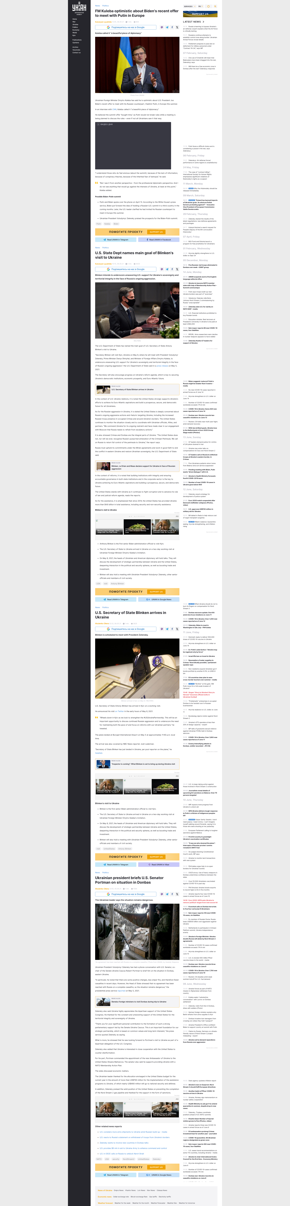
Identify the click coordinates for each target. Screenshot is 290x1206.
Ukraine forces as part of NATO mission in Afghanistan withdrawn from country (197, 991)
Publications (77, 40)
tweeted (98, 753)
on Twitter (119, 711)
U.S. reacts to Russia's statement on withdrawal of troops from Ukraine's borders (134, 1137)
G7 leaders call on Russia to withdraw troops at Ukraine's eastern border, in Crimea (200, 457)
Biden (116, 224)
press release (162, 366)
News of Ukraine (105, 1190)
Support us (200, 14)
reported (121, 991)
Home (74, 19)
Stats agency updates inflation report (202, 1081)
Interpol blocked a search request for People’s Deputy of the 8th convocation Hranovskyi (199, 229)
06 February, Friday (193, 155)
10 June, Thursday (193, 800)
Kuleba (107, 224)
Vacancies (76, 50)
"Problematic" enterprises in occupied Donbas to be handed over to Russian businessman (199, 703)
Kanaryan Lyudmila (103, 22)
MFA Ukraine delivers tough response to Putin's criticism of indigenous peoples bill (200, 813)
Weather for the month (140, 1203)
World (74, 33)
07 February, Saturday (195, 53)
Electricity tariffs (165, 1197)
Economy (75, 30)
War (73, 22)
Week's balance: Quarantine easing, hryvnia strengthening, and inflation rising (199, 524)
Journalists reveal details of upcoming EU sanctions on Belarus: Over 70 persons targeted (200, 793)
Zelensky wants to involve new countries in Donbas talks (124, 1143)
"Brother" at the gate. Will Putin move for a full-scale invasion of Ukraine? (198, 686)
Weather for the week (122, 1203)
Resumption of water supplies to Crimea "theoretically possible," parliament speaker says (199, 662)
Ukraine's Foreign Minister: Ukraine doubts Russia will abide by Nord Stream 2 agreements (199, 939)
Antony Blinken (117, 583)
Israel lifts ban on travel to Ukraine (201, 656)
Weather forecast (105, 1203)
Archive (75, 47)
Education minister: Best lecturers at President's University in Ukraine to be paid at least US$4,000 (200, 321)
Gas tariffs (153, 1197)
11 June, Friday (191, 632)
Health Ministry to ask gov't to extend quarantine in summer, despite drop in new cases (200, 1106)
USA (98, 583)
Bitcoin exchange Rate (139, 1197)
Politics (75, 27)
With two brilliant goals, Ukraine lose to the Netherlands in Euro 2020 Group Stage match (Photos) (200, 430)
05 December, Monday (195, 260)
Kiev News (151, 1190)
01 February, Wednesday (196, 248)
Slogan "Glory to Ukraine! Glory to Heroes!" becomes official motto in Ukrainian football (199, 694)
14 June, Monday (192, 272)
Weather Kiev (172, 1203)
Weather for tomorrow (187, 1203)
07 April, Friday (191, 236)
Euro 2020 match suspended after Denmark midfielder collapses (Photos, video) (199, 502)
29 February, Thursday (195, 214)
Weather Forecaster (158, 1203)
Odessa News (162, 1190)
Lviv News (141, 1190)
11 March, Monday (193, 183)
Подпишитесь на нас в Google (128, 27)
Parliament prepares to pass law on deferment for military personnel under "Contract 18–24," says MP (199, 46)
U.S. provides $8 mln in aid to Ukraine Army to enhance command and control (133, 1148)
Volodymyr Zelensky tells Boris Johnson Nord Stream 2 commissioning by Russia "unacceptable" (198, 300)
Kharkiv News (130, 1190)
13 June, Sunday (192, 437)
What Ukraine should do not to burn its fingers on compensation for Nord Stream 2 (200, 606)
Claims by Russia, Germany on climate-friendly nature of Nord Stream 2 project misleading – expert (200, 1033)
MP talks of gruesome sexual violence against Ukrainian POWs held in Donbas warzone (199, 731)
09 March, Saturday (194, 195)
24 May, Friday (191, 167)
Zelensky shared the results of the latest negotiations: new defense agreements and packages (199, 221)
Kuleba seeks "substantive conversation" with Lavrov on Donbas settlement (197, 999)
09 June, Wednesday (194, 984)
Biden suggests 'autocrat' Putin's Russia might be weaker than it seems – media (198, 383)
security (115, 1159)
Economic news (105, 1197)
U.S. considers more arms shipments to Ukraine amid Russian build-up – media (133, 1132)
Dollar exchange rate (121, 1197)
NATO (99, 1159)
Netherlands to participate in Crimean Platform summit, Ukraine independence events (199, 930)
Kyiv (74, 35)
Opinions (75, 43)
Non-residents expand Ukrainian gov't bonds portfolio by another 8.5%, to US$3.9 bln (200, 671)
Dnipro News (118, 1190)
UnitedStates (109, 849)
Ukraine (75, 24)
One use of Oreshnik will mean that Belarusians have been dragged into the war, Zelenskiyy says (199, 60)
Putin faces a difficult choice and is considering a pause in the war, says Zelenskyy (198, 148)
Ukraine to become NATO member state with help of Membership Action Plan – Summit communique (200, 285)
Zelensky (156, 1159)
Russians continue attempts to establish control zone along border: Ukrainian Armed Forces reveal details (200, 37)
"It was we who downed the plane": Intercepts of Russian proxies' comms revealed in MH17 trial (199, 845)
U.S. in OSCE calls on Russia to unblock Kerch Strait (122, 1154)
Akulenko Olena (102, 623)
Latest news (192, 21)
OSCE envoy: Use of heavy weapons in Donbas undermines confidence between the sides (200, 875)
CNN (114, 109)
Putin (99, 224)
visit (105, 583)
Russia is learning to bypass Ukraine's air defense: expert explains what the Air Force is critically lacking (200, 28)
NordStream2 (128, 1159)
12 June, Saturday (193, 489)
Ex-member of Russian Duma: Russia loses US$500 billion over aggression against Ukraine (199, 921)
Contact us (76, 52)
